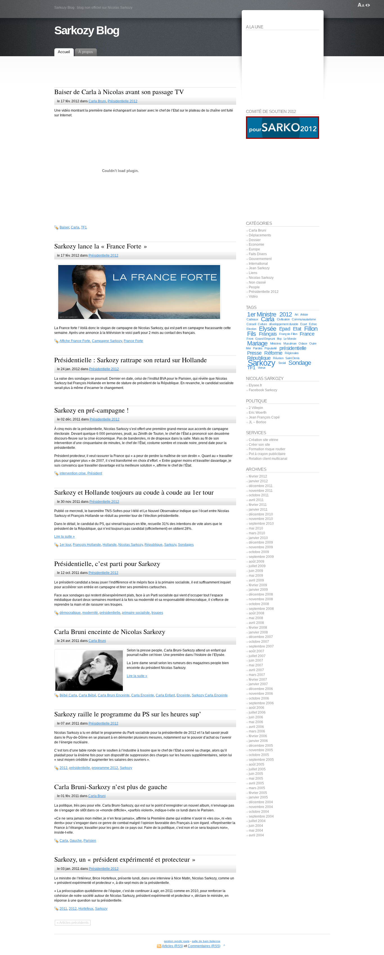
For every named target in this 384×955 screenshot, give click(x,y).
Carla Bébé (87, 695)
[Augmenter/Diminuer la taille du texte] (361, 5)
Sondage (299, 362)
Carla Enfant (165, 695)
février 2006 (258, 736)
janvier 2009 (258, 590)
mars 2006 (257, 731)
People (254, 287)
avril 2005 (256, 783)
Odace (303, 343)
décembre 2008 (261, 594)
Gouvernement (260, 259)
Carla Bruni (97, 101)
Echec (313, 324)
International (258, 264)
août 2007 (256, 651)
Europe (254, 249)
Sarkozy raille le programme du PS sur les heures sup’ (127, 713)
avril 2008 (256, 623)
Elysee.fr (255, 385)
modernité (90, 613)
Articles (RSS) (172, 946)
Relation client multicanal (268, 459)
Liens (253, 273)
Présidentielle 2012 (122, 101)
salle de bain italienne (206, 941)
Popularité (271, 348)
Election (251, 329)
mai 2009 (256, 576)
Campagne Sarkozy (107, 341)
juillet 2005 (257, 769)
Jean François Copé (264, 417)
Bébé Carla (68, 695)
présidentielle (110, 613)
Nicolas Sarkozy (130, 545)
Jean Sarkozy (259, 268)
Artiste (304, 314)
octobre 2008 (259, 604)
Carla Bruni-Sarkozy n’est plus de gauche (110, 786)
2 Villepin (256, 408)
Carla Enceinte (142, 695)
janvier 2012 (258, 481)
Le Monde (290, 338)
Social (282, 363)
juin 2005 (256, 774)
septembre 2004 (261, 816)
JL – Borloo (257, 422)
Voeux (262, 367)
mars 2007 (257, 675)
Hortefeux (85, 909)
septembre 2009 (261, 557)
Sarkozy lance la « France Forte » (100, 245)
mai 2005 (256, 778)
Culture (262, 324)
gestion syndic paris (176, 941)
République (153, 545)
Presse (254, 353)
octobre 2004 (259, 812)
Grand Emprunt (265, 338)
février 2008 (258, 628)
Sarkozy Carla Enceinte (210, 695)
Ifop (279, 338)
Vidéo (253, 296)
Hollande (110, 545)
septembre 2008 (261, 609)
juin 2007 (256, 660)
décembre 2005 (261, 746)
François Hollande (87, 545)
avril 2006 (256, 727)
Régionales (292, 353)
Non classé (257, 282)
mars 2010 (257, 533)
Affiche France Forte (75, 341)
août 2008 (256, 613)
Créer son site (259, 445)
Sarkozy (170, 545)
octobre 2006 (259, 698)
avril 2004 (256, 835)
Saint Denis (292, 358)
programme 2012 (105, 768)
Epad (284, 329)
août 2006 (256, 708)
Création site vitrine (263, 440)
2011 (63, 909)
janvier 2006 (258, 741)
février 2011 (258, 505)
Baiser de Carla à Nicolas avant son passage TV (119, 91)
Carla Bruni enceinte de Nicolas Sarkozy (109, 631)
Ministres (275, 343)
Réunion (278, 358)
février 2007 (258, 680)
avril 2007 (256, 670)
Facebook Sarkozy (263, 390)
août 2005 (256, 764)
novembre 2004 (261, 807)
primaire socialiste (136, 613)
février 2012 (258, 476)
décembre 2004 (261, 802)
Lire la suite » (64, 536)
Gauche (76, 841)
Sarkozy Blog (86, 30)
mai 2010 (256, 528)
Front (250, 338)
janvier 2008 (258, 632)
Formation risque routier (267, 449)
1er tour (65, 545)
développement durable (283, 324)
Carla (75, 227)
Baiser (64, 227)
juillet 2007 (257, 656)
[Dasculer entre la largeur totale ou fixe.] (367, 5)
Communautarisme (304, 319)
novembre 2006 (261, 694)
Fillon (310, 328)
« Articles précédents (73, 923)
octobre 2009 (259, 552)
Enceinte (183, 695)
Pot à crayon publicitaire (267, 454)
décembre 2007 (261, 637)
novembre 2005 (261, 750)
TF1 (84, 227)
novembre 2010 (261, 519)
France (307, 334)
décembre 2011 (261, 486)
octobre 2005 (259, 755)
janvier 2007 (258, 684)
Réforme (273, 353)
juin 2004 (256, 826)
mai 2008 (256, 618)
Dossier (255, 240)
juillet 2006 (257, 712)
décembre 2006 (261, 689)
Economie (256, 244)
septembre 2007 (261, 646)
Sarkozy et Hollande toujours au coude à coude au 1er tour (134, 492)
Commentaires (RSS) (204, 946)
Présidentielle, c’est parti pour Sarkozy (107, 563)
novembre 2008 (261, 599)
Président (94, 473)
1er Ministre (261, 314)
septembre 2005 (261, 760)
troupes (157, 613)
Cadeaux (252, 319)
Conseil (251, 324)
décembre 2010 (261, 514)
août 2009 (256, 562)
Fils (251, 333)
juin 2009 (256, 571)
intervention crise (73, 473)
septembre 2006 (261, 703)
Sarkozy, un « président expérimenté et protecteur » (124, 859)
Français (268, 334)
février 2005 (258, 793)
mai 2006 (256, 722)
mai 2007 (256, 665)
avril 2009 (256, 580)
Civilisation (283, 319)
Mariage (257, 343)
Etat (297, 329)
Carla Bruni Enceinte (114, 695)
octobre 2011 (259, 495)
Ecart (303, 324)
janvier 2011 (258, 510)
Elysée (267, 328)
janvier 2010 (258, 538)
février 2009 (258, 585)
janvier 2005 (258, 797)
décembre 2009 (261, 542)
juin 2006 (256, 717)
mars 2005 (257, 788)
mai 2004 (256, 830)
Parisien (89, 841)
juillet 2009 (257, 566)
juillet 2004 (257, 821)
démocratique (70, 613)
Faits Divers (258, 254)
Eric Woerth (257, 413)
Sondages (186, 545)
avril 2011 (256, 500)
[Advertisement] (145, 75)
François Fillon (288, 334)
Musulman (290, 343)
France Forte (133, 341)
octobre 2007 (259, 642)
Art (296, 314)
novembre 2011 (261, 491)
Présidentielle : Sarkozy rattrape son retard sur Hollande (130, 359)
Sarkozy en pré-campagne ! (91, 410)
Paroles (258, 348)
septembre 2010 (261, 524)
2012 (63, 768)
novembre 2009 (261, 547)
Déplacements (260, 235)
